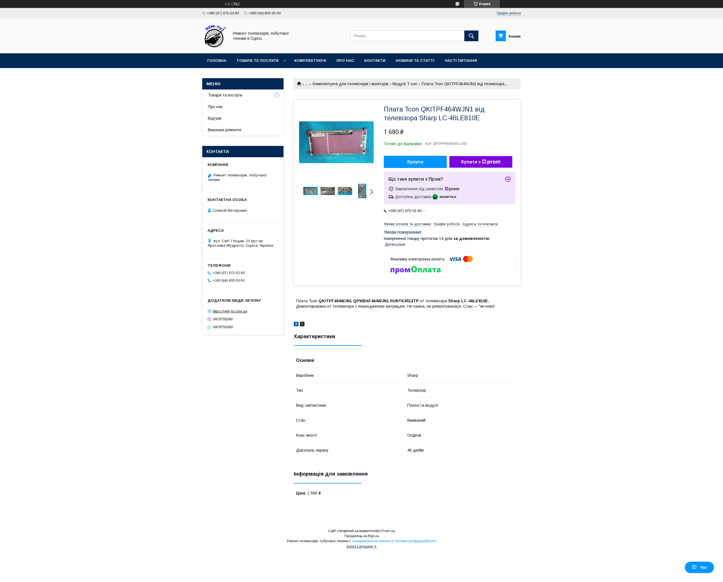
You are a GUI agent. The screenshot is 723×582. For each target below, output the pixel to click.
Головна (216, 60)
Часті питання (461, 60)
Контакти (375, 60)
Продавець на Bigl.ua (361, 536)
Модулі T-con (405, 84)
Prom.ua (388, 531)
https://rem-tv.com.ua (230, 311)
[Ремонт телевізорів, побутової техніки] (214, 46)
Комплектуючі (310, 60)
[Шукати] (471, 35)
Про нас (345, 60)
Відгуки (214, 118)
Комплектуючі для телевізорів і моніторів (351, 84)
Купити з (471, 161)
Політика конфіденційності (414, 541)
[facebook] (296, 325)
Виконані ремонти (224, 130)
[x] (302, 325)
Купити (415, 161)
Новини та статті (415, 60)
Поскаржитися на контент (370, 541)
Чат (703, 567)
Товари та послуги (257, 60)
